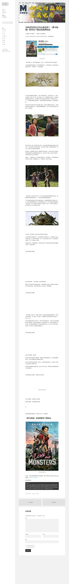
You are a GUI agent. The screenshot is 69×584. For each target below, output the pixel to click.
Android (4, 29)
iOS (4, 31)
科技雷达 (5, 4)
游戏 (4, 42)
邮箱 (44, 534)
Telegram (4, 12)
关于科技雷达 (4, 17)
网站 (4, 44)
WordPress (7, 50)
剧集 (4, 40)
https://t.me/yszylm (33, 477)
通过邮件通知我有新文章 (31, 547)
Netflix (37, 493)
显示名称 (27, 534)
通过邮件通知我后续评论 (31, 545)
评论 (26, 518)
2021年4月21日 (28, 493)
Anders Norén (8, 51)
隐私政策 (3, 15)
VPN (3, 14)
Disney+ (3, 9)
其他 (4, 38)
